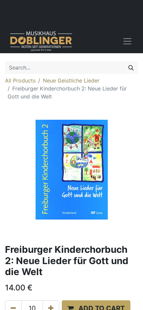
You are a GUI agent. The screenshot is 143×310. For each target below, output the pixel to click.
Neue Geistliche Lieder (71, 80)
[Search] (131, 67)
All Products (20, 80)
